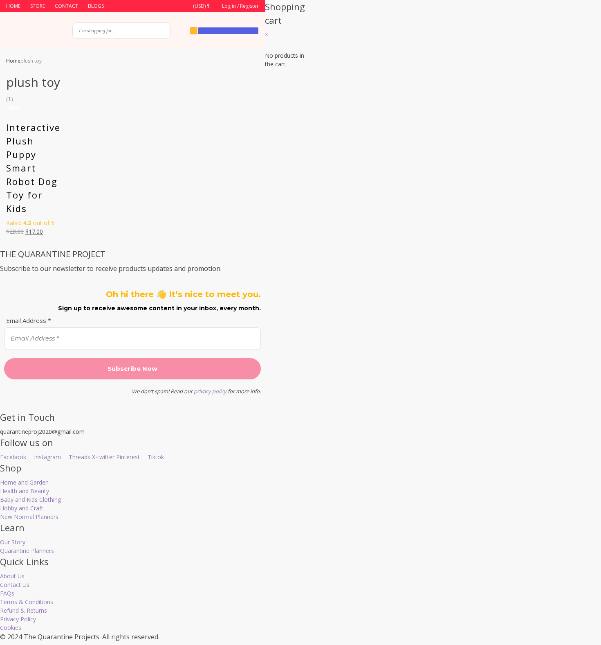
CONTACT (66, 5)
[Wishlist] (193, 30)
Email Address (28, 320)
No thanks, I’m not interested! (452, 366)
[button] (196, 6)
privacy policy (210, 391)
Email (341, 215)
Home (13, 60)
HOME (13, 5)
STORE (37, 5)
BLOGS (96, 5)
